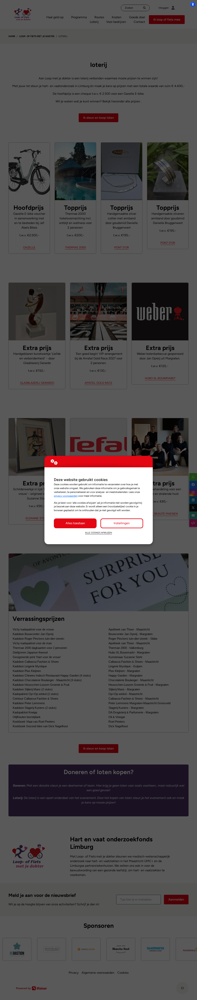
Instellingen (122, 523)
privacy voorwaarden (66, 495)
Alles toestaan (75, 523)
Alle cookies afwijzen (98, 532)
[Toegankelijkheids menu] (192, 4)
